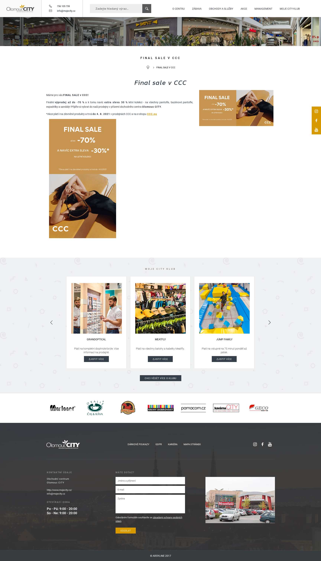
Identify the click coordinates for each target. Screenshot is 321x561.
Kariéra (172, 444)
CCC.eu (152, 114)
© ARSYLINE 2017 (160, 555)
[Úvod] (150, 67)
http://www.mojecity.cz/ (59, 490)
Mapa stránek (192, 444)
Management (263, 8)
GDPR (158, 444)
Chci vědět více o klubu (160, 378)
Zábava (197, 8)
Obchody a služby (221, 8)
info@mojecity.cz (66, 10)
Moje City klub (290, 8)
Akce (244, 8)
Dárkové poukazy (138, 444)
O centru (178, 8)
